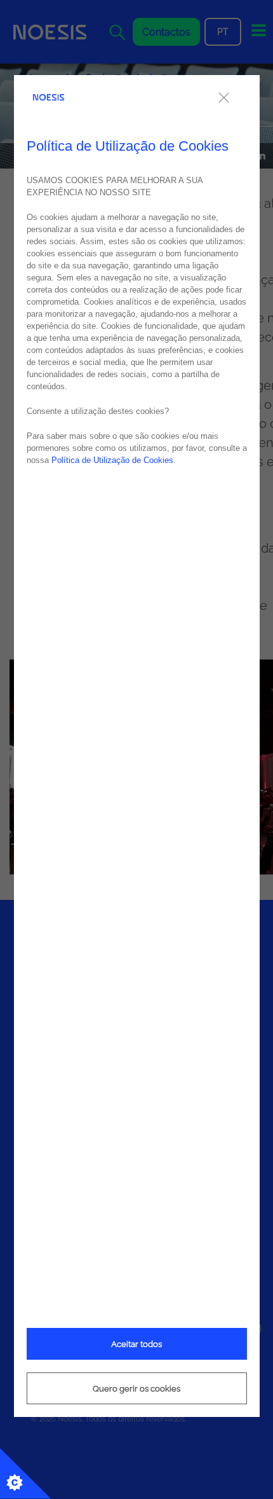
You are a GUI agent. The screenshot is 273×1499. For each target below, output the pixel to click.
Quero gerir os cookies (136, 1388)
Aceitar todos (136, 1344)
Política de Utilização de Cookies (112, 460)
